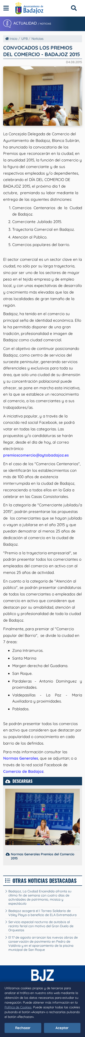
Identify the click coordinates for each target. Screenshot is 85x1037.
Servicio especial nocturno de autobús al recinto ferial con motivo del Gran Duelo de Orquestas (40, 926)
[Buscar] (74, 8)
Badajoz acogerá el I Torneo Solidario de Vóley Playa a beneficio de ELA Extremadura (42, 913)
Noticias (38, 39)
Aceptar (62, 1028)
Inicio (13, 39)
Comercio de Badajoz (23, 771)
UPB (24, 39)
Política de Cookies (18, 1007)
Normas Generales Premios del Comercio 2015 (42, 856)
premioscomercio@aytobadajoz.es (36, 455)
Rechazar (23, 1028)
